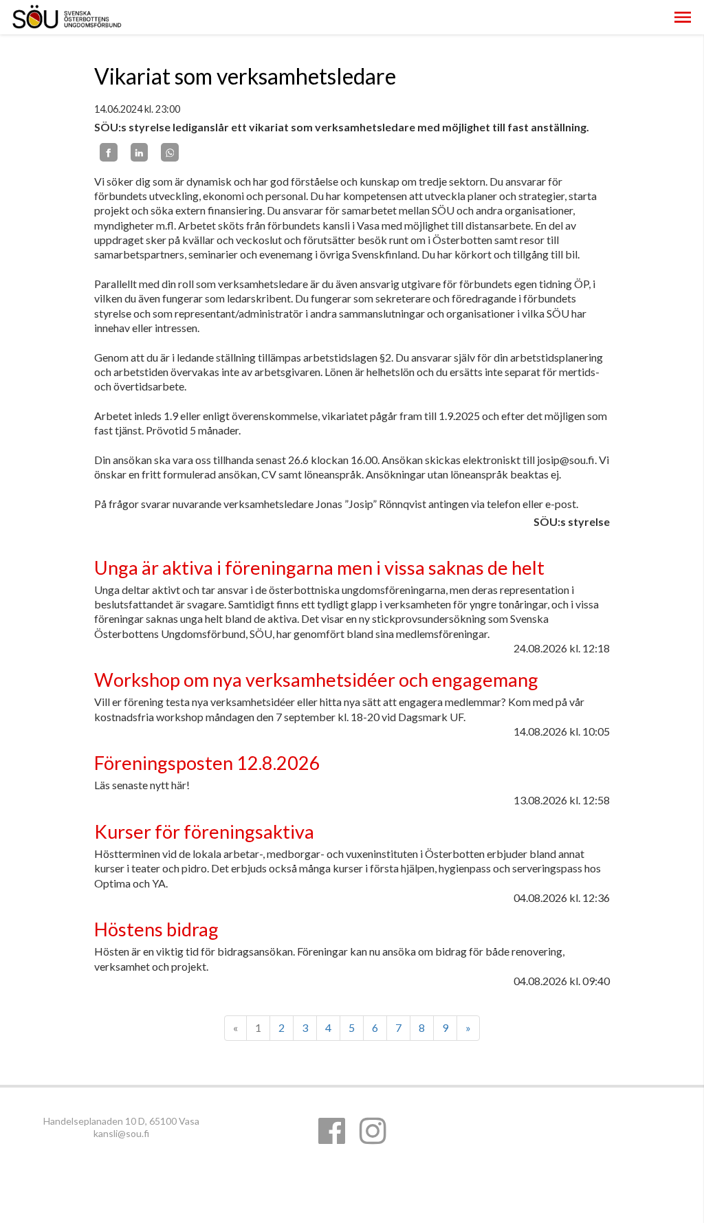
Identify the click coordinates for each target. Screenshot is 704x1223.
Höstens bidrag (156, 929)
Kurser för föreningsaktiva (204, 831)
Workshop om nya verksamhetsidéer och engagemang (316, 679)
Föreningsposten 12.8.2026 (207, 762)
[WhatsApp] (170, 152)
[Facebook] (109, 152)
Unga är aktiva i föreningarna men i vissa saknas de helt (319, 567)
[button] (683, 17)
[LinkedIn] (139, 152)
